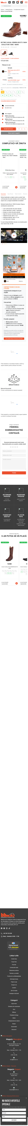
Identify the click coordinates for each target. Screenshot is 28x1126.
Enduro (14, 1023)
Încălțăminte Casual (19, 9)
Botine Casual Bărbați (6, 11)
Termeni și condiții (14, 973)
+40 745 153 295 (7, 933)
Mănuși (14, 1012)
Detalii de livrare (8, 129)
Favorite (14, 964)
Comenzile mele (14, 967)
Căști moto (14, 1003)
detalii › (24, 71)
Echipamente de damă (14, 1021)
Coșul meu (14, 961)
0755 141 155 (14, 1085)
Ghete (14, 1018)
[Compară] (24, 128)
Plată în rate (14, 982)
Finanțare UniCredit (14, 993)
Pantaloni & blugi (14, 1015)
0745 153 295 (14, 1055)
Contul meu (14, 959)
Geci (14, 1009)
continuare (13, 1120)
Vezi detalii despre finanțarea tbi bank (14, 338)
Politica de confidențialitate (14, 976)
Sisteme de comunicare (14, 1006)
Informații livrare (14, 979)
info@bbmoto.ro (14, 1059)
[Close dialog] (26, 1098)
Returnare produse (14, 970)
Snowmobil (14, 1026)
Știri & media (14, 990)
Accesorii (14, 1029)
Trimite (14, 473)
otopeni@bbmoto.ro (14, 1089)
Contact (14, 987)
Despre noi (14, 985)
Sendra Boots (9, 9)
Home (2, 9)
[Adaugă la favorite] (19, 128)
